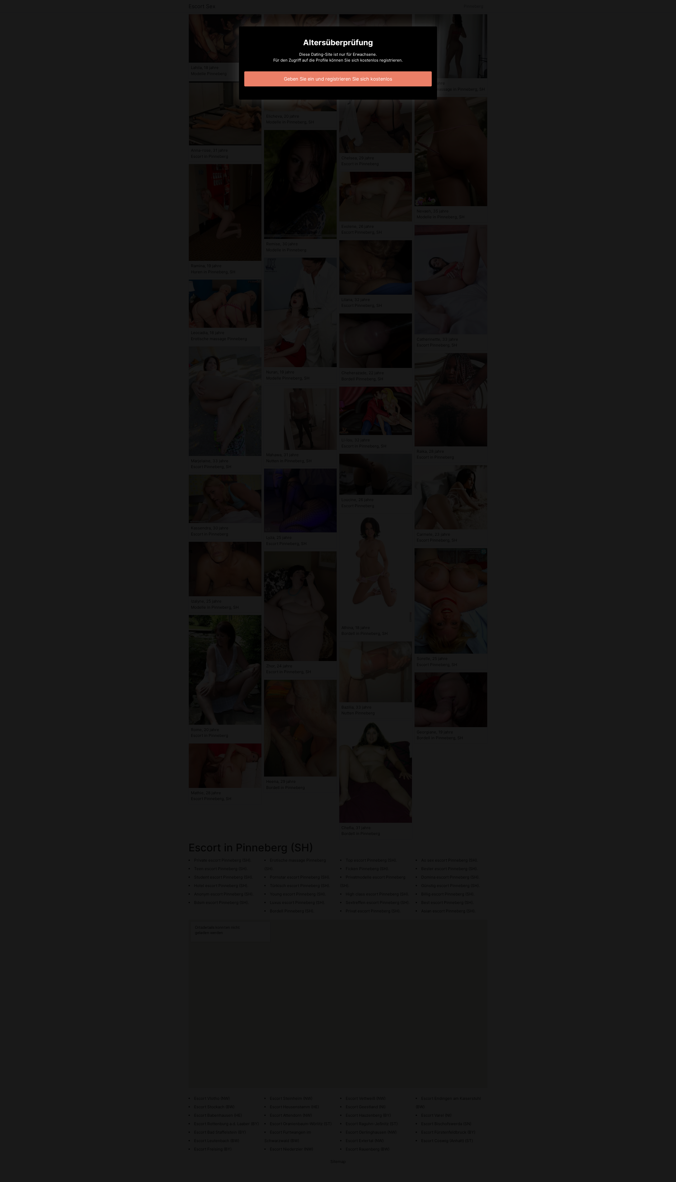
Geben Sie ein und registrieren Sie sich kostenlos (338, 79)
